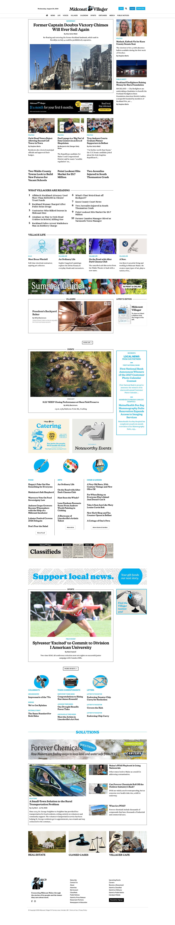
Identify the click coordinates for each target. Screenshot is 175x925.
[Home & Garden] (100, 463)
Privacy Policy (83, 907)
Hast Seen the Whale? (68, 495)
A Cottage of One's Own (98, 518)
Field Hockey (71, 636)
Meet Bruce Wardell (38, 259)
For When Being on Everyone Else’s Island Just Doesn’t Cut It (98, 494)
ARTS (60, 477)
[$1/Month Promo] (70, 107)
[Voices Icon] (41, 678)
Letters (90, 687)
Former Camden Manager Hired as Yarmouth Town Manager (93, 219)
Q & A (30, 256)
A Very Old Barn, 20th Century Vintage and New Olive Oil (99, 484)
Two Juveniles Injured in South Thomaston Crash (98, 174)
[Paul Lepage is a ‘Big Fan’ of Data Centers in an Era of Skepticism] (71, 125)
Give (121, 8)
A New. (122, 259)
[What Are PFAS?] (98, 807)
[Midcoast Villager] (124, 313)
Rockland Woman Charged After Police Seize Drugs (49, 205)
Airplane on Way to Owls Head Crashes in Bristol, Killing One (47, 218)
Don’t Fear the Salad (38, 523)
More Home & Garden (100, 524)
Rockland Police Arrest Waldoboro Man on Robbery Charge (50, 224)
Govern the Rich (95, 705)
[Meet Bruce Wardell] (42, 246)
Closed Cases (78, 852)
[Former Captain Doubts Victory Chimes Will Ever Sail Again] (70, 67)
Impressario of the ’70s (39, 694)
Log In (132, 8)
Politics (31, 135)
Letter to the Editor (94, 691)
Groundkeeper (33, 691)
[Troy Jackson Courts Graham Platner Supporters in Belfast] (100, 125)
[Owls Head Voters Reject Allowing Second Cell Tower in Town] (41, 125)
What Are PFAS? (117, 803)
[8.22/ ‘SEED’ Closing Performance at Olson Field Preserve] (70, 371)
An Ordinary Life (67, 259)
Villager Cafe (119, 852)
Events (70, 346)
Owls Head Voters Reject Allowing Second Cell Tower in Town (40, 140)
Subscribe (140, 8)
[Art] (71, 463)
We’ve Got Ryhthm (37, 703)
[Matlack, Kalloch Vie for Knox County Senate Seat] (131, 27)
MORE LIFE (86, 339)
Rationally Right (34, 707)
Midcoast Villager (44, 907)
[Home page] (88, 9)
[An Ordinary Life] (72, 246)
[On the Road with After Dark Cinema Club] (102, 246)
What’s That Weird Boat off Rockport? (89, 196)
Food (30, 477)
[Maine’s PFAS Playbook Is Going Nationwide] (98, 767)
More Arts (70, 524)
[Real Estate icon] (47, 839)
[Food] (41, 463)
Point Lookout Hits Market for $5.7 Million (69, 174)
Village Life (63, 256)
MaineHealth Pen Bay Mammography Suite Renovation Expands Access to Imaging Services (131, 408)
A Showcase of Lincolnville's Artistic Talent (68, 515)
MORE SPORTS (70, 666)
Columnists (34, 687)
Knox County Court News (88, 202)
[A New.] (133, 246)
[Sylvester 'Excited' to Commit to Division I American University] (70, 611)
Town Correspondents (69, 687)
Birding (31, 699)
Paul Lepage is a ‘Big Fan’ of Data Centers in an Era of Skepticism (71, 140)
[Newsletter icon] (128, 839)
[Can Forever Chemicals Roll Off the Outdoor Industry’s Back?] (98, 785)
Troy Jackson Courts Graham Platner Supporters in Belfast (97, 140)
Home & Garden (94, 477)
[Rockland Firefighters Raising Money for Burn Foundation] (131, 68)
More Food (41, 530)
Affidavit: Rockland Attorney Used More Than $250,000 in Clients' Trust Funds (50, 198)
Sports (70, 586)
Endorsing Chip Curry (98, 713)
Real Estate (36, 852)
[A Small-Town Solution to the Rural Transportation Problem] (57, 777)
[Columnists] (71, 678)
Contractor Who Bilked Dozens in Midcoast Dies (49, 211)
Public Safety (121, 79)
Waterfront (70, 21)
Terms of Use (74, 907)
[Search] (126, 8)
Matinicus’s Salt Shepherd (41, 489)
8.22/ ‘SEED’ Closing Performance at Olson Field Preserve (71, 399)
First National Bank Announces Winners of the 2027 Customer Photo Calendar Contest (131, 372)
